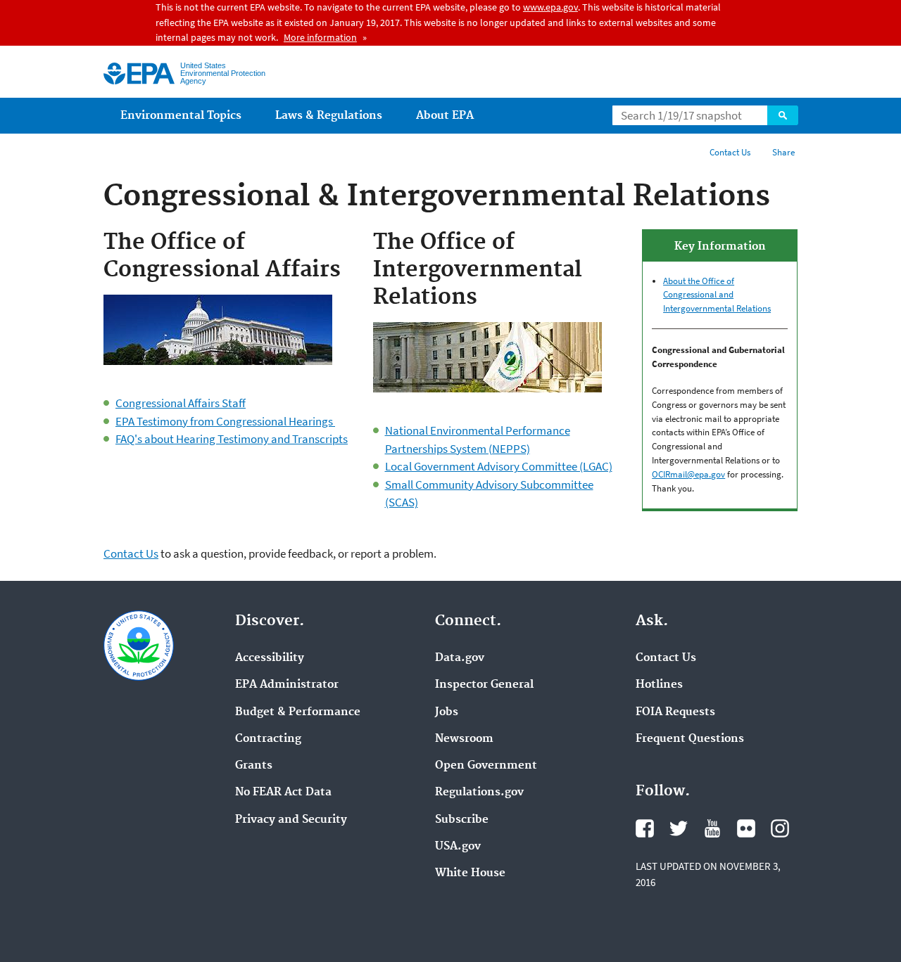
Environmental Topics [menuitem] (180, 115)
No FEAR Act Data (283, 792)
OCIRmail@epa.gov (688, 474)
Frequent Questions (690, 739)
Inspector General (484, 685)
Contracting (268, 739)
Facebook (645, 828)
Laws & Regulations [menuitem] (328, 115)
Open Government (486, 765)
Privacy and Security (291, 820)
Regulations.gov (479, 792)
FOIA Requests (675, 712)
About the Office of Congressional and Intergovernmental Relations (717, 295)
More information (320, 37)
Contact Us (730, 152)
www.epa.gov (550, 7)
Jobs (446, 712)
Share (783, 152)
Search (782, 115)
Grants (253, 765)
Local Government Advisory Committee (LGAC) (498, 466)
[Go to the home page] (139, 73)
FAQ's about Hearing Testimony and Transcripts (231, 439)
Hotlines (659, 685)
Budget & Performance (297, 712)
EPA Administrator (287, 685)
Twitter (678, 828)
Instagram (780, 828)
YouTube (712, 828)
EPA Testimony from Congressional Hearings (225, 421)
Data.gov (459, 658)
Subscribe (462, 820)
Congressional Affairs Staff (180, 403)
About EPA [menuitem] (445, 115)
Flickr (746, 828)
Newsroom (464, 739)
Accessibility (269, 658)
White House (470, 873)
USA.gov (458, 846)
